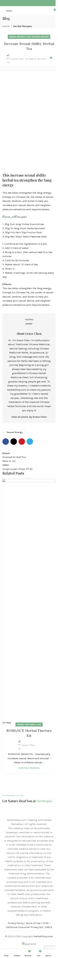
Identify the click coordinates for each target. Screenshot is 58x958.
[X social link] (27, 3)
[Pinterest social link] (31, 3)
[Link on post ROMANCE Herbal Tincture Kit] (29, 602)
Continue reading (29, 768)
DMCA (48, 927)
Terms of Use (33, 923)
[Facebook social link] (23, 3)
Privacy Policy (16, 923)
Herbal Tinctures (26, 724)
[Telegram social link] (35, 3)
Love (38, 724)
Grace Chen (28, 745)
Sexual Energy (15, 432)
